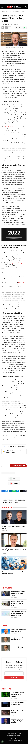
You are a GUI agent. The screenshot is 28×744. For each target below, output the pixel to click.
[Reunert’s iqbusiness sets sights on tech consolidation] (14, 540)
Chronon (19, 735)
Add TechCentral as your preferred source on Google (14, 451)
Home (2, 11)
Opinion (6, 11)
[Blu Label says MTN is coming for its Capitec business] (5, 721)
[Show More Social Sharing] (9, 27)
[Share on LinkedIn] (6, 27)
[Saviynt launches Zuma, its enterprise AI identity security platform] (5, 613)
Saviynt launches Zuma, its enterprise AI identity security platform (18, 613)
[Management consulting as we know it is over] (5, 639)
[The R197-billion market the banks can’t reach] (5, 631)
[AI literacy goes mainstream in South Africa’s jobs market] (14, 563)
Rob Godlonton (6, 24)
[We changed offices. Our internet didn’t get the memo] (5, 603)
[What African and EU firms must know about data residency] (5, 593)
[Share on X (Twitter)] (2, 27)
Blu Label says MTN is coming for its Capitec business (17, 721)
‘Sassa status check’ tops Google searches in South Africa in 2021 (8, 501)
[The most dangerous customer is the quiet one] (5, 648)
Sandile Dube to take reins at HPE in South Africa (20, 501)
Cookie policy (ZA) (15, 738)
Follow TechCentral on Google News (15, 446)
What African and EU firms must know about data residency (18, 593)
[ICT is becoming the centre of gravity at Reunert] (14, 517)
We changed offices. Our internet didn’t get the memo (17, 603)
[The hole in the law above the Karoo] (5, 712)
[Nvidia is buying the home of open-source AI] (5, 704)
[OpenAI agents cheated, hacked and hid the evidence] (5, 694)
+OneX (3, 473)
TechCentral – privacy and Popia (15, 740)
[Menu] (2, 7)
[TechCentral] (14, 6)
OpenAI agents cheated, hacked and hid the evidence (17, 694)
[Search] (26, 7)
